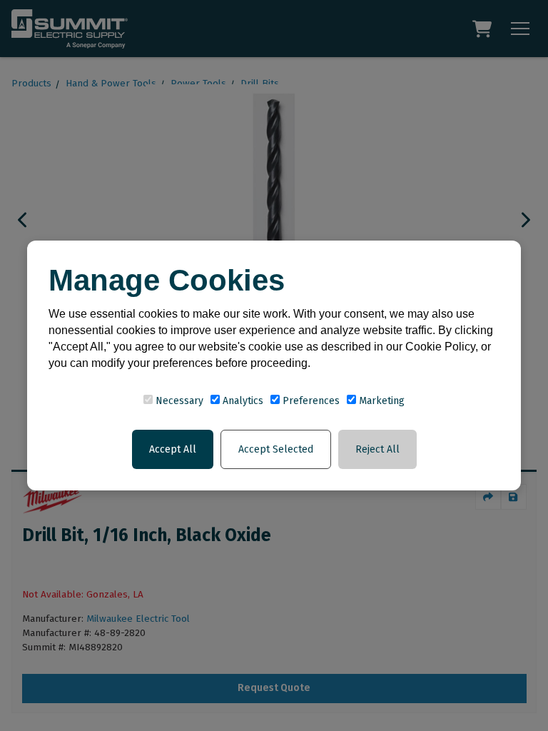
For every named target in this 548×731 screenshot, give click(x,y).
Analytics (241, 401)
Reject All (377, 449)
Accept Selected (275, 449)
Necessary (178, 401)
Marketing (380, 401)
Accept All (172, 449)
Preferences (310, 401)
